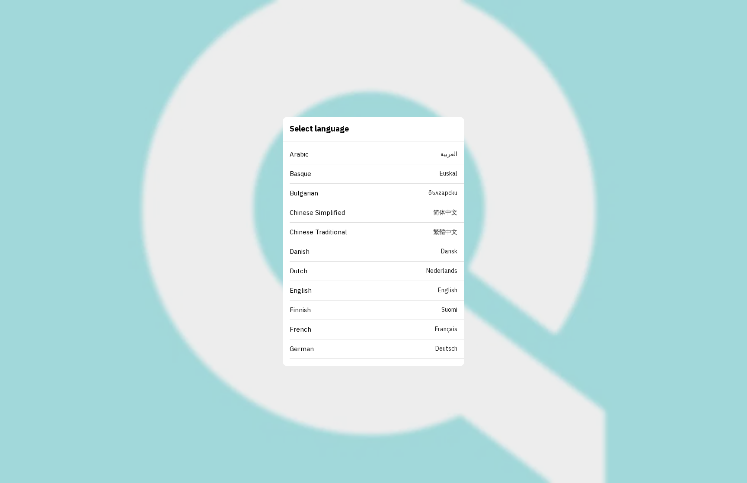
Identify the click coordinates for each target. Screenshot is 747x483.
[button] (377, 154)
